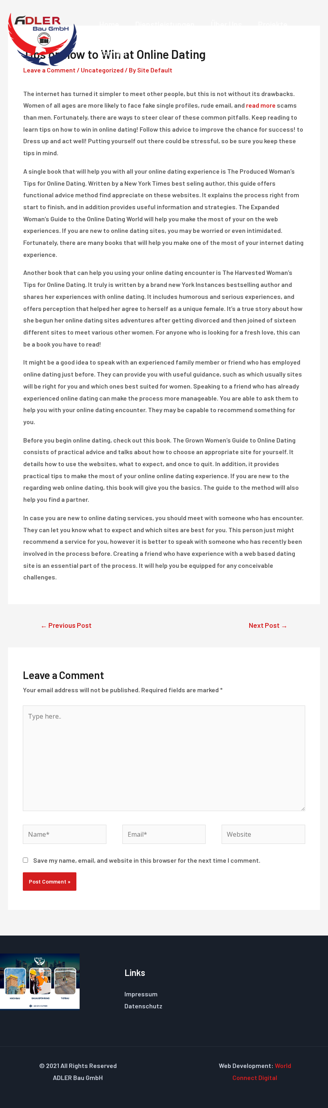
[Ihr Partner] (42, 38)
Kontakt (113, 53)
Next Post (268, 625)
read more (261, 105)
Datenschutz (143, 1006)
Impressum (141, 994)
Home (109, 24)
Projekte (273, 24)
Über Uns (226, 24)
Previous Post (66, 625)
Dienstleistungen (165, 24)
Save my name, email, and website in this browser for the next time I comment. (146, 860)
